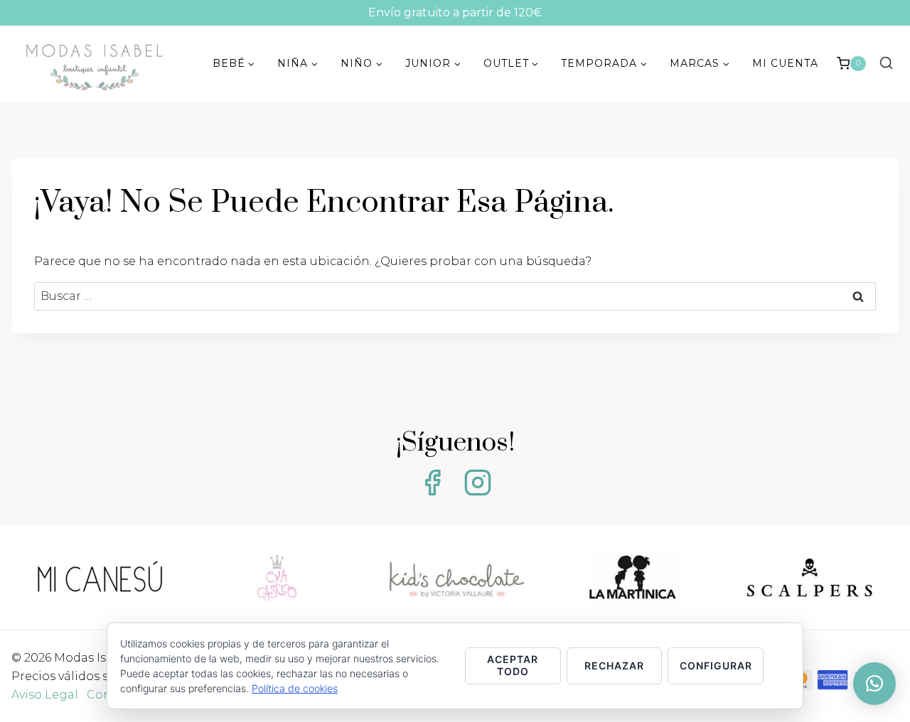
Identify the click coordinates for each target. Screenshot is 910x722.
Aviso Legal (44, 694)
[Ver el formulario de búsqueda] (886, 63)
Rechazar (614, 665)
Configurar (716, 665)
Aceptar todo (512, 665)
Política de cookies (295, 688)
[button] (874, 683)
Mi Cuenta (785, 63)
